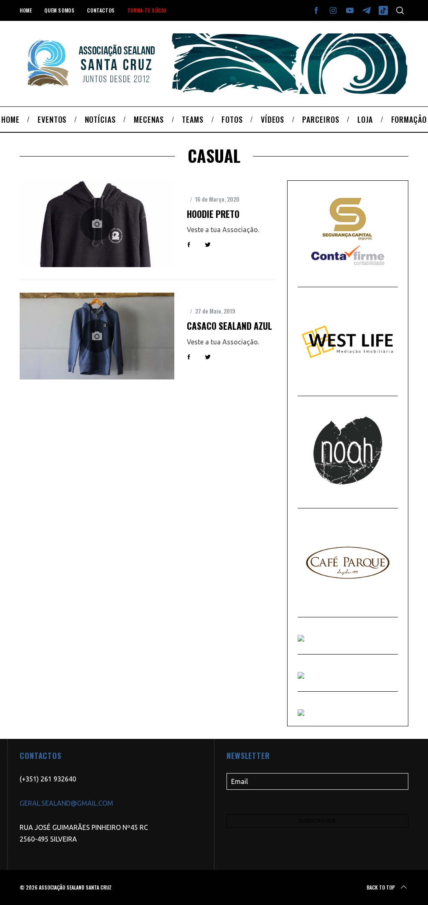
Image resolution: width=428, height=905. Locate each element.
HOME (26, 10)
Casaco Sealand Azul (229, 325)
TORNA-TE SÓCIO (146, 10)
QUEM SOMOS (59, 10)
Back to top (381, 887)
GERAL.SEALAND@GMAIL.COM (66, 803)
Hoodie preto (213, 213)
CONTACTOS (101, 10)
